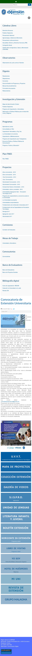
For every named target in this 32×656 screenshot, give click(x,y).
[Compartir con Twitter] (14, 309)
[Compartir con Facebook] (10, 309)
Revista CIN (6, 290)
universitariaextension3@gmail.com (10, 401)
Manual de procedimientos (9, 86)
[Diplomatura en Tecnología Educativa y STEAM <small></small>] (16, 435)
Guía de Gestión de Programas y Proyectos (14, 83)
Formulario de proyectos (9, 88)
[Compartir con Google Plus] (12, 309)
